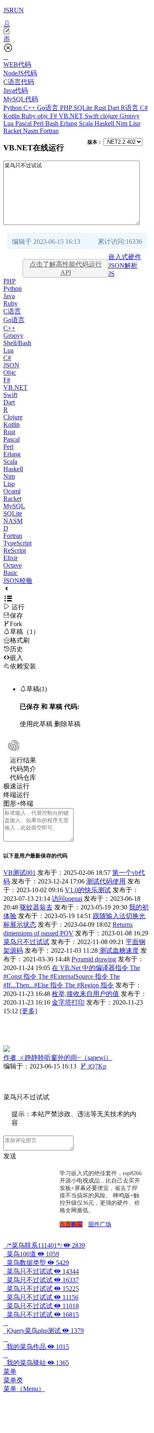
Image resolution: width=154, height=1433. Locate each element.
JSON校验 (17, 580)
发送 (9, 1155)
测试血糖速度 (119, 950)
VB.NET (72, 115)
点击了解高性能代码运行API (66, 268)
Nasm (31, 130)
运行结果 (23, 760)
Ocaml (12, 491)
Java (9, 295)
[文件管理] (77, 39)
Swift (92, 115)
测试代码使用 (106, 881)
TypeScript (17, 543)
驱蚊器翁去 (36, 907)
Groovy (130, 115)
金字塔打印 (68, 1002)
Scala (86, 123)
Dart (114, 107)
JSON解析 (123, 265)
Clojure (13, 417)
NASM (13, 520)
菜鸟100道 (31, 1254)
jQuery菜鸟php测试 (43, 1330)
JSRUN (13, 10)
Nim (122, 123)
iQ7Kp (93, 1066)
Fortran (49, 130)
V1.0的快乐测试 (88, 889)
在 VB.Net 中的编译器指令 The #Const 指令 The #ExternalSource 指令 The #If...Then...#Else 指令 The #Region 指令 (71, 976)
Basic (10, 572)
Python (13, 107)
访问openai (67, 898)
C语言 (12, 311)
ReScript (14, 550)
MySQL (14, 506)
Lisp (134, 123)
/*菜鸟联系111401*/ (44, 1245)
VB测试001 (19, 872)
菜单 (9, 1371)
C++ (30, 107)
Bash (52, 123)
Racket (13, 130)
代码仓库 (23, 777)
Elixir (10, 557)
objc (43, 115)
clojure (110, 115)
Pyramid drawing (93, 959)
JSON (11, 365)
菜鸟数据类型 (36, 1262)
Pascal (24, 123)
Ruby (29, 115)
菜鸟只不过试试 (26, 941)
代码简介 (23, 768)
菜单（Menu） (24, 1388)
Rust (101, 107)
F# (54, 115)
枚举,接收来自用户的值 (85, 993)
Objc (9, 372)
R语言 (130, 107)
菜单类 (13, 1380)
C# (144, 107)
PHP (67, 107)
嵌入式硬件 (124, 256)
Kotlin (12, 115)
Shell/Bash (17, 342)
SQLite (84, 107)
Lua (9, 123)
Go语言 (48, 107)
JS (111, 273)
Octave (12, 565)
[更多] (28, 1011)
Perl (39, 123)
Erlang (69, 123)
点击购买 (71, 1224)
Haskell (105, 123)
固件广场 (99, 1224)
